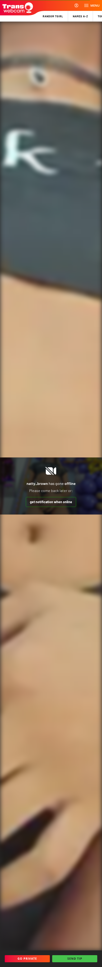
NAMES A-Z (80, 16)
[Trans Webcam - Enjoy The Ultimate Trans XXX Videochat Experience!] (17, 7)
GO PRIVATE (27, 959)
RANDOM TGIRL (53, 16)
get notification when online (51, 502)
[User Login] (76, 5)
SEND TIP (74, 959)
